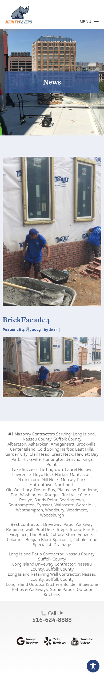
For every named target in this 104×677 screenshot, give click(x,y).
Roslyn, (26, 499)
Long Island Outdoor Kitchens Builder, (42, 584)
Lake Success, (25, 469)
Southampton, (22, 504)
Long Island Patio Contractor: (37, 553)
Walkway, (85, 524)
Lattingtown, (52, 469)
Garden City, (17, 454)
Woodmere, (77, 509)
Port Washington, (27, 494)
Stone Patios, (63, 589)
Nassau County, (38, 439)
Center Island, (23, 449)
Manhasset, (81, 474)
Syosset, (45, 504)
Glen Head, (40, 454)
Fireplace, (19, 534)
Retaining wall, (20, 529)
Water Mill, (86, 504)
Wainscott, (64, 504)
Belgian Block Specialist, (49, 539)
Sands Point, (46, 499)
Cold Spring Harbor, (56, 449)
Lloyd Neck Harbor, (51, 474)
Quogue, (53, 494)
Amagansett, (63, 444)
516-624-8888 (52, 619)
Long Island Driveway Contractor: (44, 564)
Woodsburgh (52, 515)
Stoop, (76, 529)
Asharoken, (39, 444)
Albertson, (17, 444)
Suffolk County (68, 439)
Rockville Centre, (78, 494)
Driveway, (52, 524)
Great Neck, (62, 454)
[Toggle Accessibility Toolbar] (93, 666)
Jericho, (73, 459)
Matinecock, (29, 479)
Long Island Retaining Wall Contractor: (44, 574)
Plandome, (88, 489)
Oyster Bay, (45, 489)
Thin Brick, (39, 534)
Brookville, (87, 444)
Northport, (65, 484)
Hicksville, (32, 459)
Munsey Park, (74, 479)
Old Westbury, (19, 489)
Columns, (16, 539)
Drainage (62, 544)
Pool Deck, (45, 529)
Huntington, (54, 459)
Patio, (69, 524)
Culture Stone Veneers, (72, 534)
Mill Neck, (51, 479)
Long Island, (84, 433)
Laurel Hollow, (78, 469)
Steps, (63, 529)
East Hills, (84, 449)
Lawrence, (22, 474)
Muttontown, (41, 484)
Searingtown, (72, 499)
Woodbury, (55, 509)
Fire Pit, (90, 529)
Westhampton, (30, 509)
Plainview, (67, 489)
